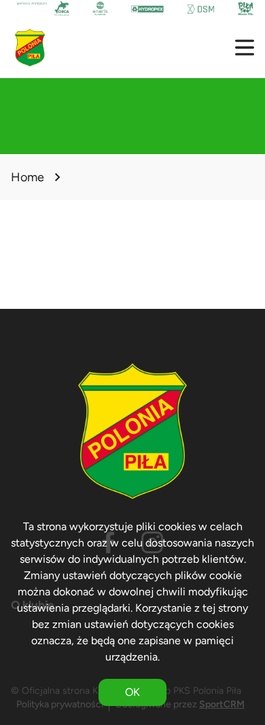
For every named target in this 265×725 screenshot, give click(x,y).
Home (27, 177)
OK (132, 692)
